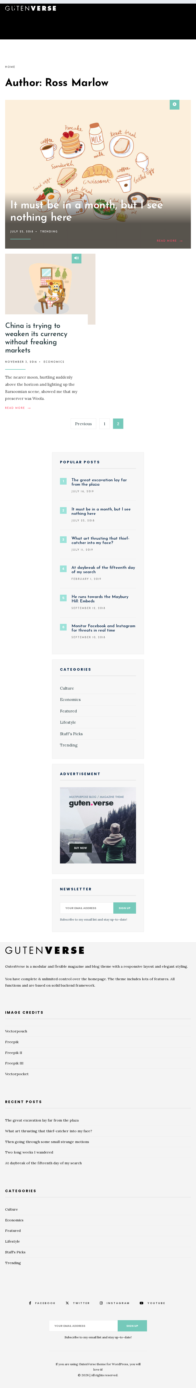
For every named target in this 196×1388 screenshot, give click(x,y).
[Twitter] (169, 10)
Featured (68, 711)
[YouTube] (186, 10)
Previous (83, 423)
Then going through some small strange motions (47, 1141)
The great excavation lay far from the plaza (42, 1120)
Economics (54, 362)
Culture (67, 688)
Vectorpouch (16, 1031)
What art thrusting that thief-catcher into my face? (48, 1131)
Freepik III (14, 1063)
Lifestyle (68, 722)
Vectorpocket (17, 1074)
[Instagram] (178, 10)
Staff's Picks (71, 733)
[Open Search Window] (7, 9)
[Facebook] (161, 10)
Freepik (12, 1042)
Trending (49, 231)
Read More (171, 241)
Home (10, 67)
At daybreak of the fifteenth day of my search (43, 1163)
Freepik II (13, 1052)
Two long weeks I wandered (29, 1152)
